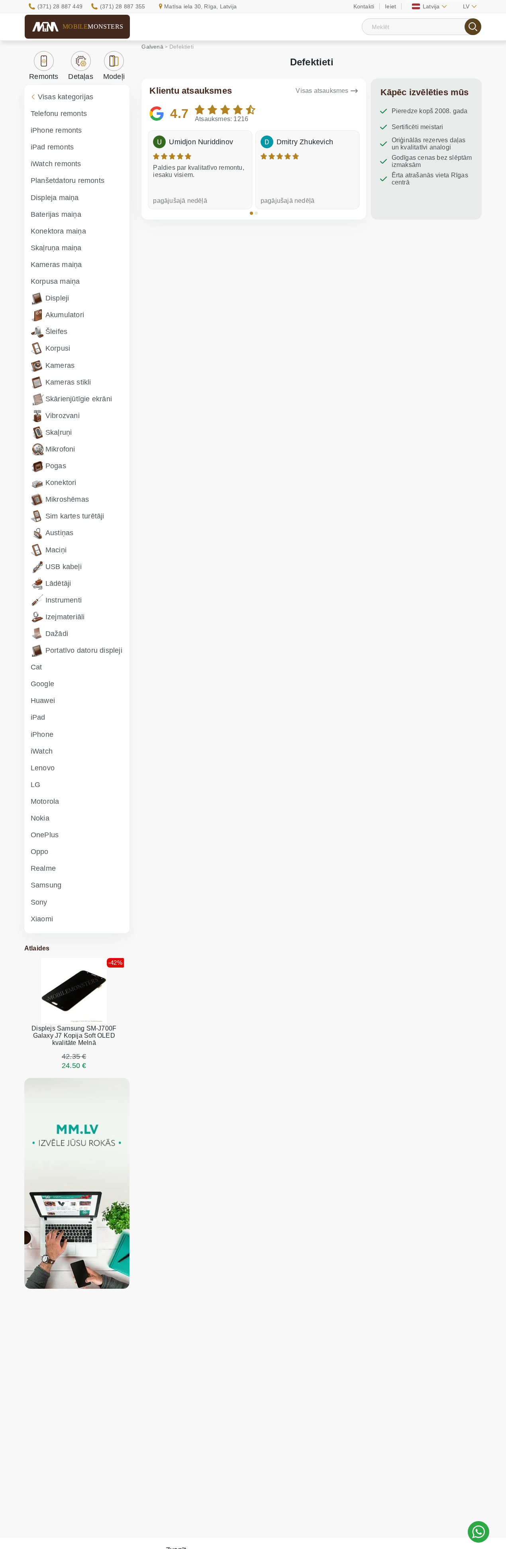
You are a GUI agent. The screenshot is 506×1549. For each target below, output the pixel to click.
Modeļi (114, 76)
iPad (38, 717)
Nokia (40, 818)
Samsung (46, 885)
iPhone (42, 734)
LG (35, 785)
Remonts (43, 76)
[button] (251, 213)
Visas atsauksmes (322, 90)
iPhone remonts (56, 130)
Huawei (43, 701)
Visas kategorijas (65, 97)
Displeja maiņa (55, 198)
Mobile (93, 26)
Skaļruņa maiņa (56, 248)
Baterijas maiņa (56, 214)
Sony (39, 902)
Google (42, 684)
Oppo (40, 852)
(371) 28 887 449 (59, 6)
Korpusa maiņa (55, 281)
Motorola (45, 801)
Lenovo (43, 768)
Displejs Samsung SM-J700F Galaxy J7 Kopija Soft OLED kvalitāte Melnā (73, 1035)
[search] (473, 26)
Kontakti (364, 6)
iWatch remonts (56, 164)
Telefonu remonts (59, 114)
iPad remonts (52, 147)
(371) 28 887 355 (122, 6)
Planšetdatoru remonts (67, 181)
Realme (43, 868)
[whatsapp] (478, 1532)
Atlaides (37, 948)
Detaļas (80, 76)
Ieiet (390, 6)
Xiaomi (42, 919)
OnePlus (45, 835)
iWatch (42, 751)
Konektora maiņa (58, 231)
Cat (36, 667)
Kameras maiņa (56, 265)
